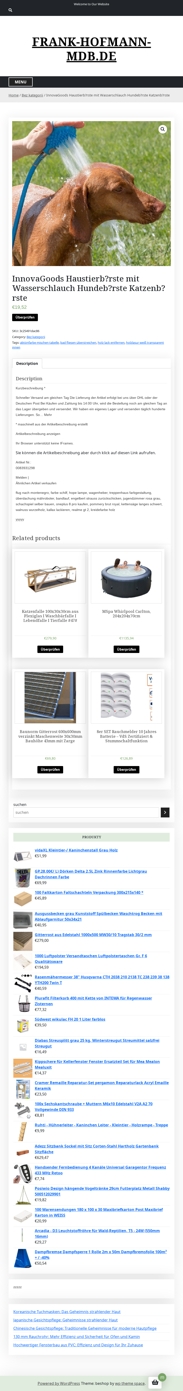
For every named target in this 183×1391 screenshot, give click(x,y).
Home (14, 95)
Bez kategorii (32, 95)
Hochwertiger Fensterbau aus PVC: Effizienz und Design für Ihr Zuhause (78, 1345)
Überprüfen (25, 317)
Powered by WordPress (59, 1383)
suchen (19, 804)
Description (27, 363)
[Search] (165, 812)
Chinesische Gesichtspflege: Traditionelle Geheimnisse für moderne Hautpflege (85, 1328)
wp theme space (130, 1383)
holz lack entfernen (111, 342)
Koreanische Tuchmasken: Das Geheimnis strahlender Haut (67, 1311)
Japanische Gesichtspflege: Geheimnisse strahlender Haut (65, 1320)
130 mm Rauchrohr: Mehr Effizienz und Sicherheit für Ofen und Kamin (76, 1336)
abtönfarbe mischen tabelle (39, 342)
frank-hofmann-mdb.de (91, 48)
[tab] (27, 363)
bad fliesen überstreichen (78, 342)
